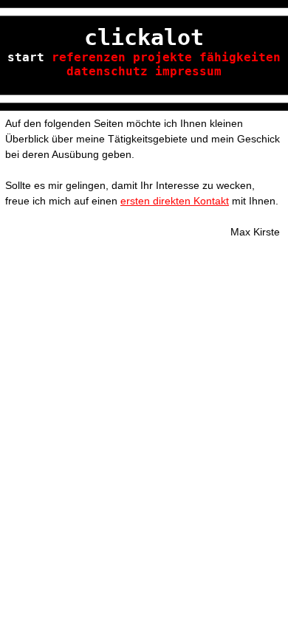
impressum (188, 71)
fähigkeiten (240, 57)
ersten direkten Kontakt (174, 201)
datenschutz (107, 71)
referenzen (89, 57)
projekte (162, 57)
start (25, 57)
